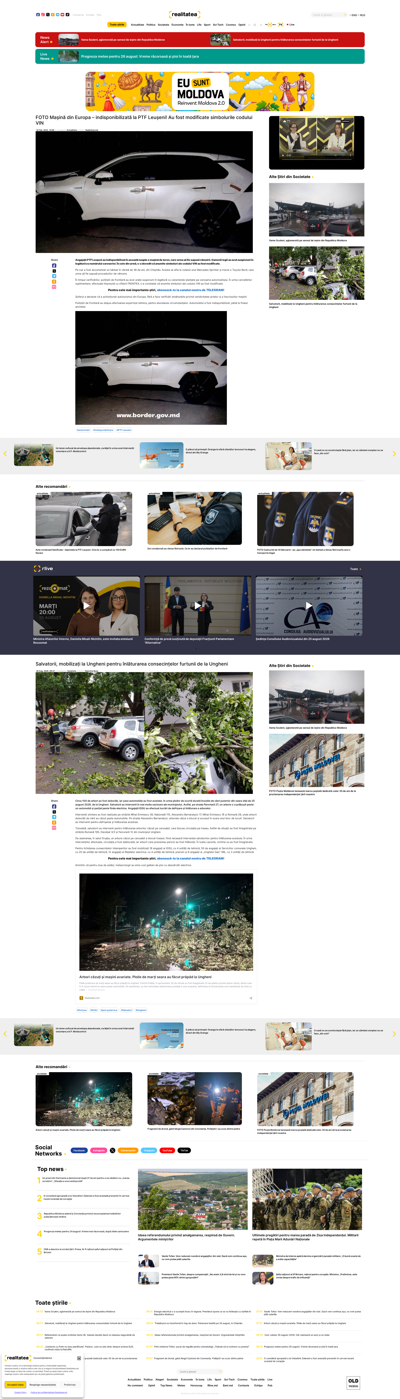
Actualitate (137, 24)
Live (292, 24)
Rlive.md (213, 1385)
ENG (354, 15)
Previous (2, 450)
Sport (207, 24)
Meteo (181, 1385)
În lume (190, 24)
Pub (99, 14)
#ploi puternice (109, 1010)
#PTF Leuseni (124, 429)
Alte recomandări (51, 486)
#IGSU (93, 1010)
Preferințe (70, 1384)
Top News (166, 1385)
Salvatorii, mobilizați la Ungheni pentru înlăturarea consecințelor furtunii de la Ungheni (132, 664)
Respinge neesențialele (43, 1384)
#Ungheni (141, 1010)
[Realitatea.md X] (48, 14)
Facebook (54, 265)
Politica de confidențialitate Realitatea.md (49, 1392)
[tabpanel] (86, 611)
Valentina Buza (91, 671)
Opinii (241, 24)
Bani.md (228, 1385)
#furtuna (82, 1010)
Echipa (90, 14)
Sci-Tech (218, 24)
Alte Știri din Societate (289, 176)
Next (397, 450)
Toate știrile (117, 24)
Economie (177, 24)
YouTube (167, 1150)
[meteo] (261, 24)
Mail (54, 287)
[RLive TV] (43, 569)
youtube (63, 15)
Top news (50, 1169)
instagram (43, 15)
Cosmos (231, 24)
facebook (38, 15)
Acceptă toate (15, 1384)
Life (199, 24)
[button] (79, 1358)
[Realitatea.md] (353, 1383)
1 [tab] (196, 648)
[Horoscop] (248, 24)
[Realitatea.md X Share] (54, 271)
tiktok (68, 15)
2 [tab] (199, 648)
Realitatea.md (91, 130)
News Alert (45, 39)
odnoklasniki (53, 15)
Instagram (99, 1150)
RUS (362, 15)
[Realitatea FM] (270, 24)
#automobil (83, 429)
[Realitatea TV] (280, 24)
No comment (135, 1385)
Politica (151, 24)
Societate (163, 24)
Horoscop (196, 1385)
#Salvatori (126, 1010)
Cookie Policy (20, 1392)
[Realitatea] (216, 15)
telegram (58, 15)
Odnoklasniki (54, 282)
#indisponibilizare (103, 429)
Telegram (54, 276)
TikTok (184, 1150)
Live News (45, 56)
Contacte (78, 14)
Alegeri (159, 1379)
